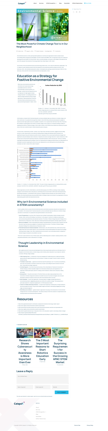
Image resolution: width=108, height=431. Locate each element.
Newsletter (67, 3)
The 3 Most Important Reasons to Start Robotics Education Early (42, 350)
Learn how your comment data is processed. (43, 396)
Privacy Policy (90, 425)
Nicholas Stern (23, 274)
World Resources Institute (26, 289)
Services (41, 3)
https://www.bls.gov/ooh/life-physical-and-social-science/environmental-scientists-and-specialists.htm (40, 307)
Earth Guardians (23, 279)
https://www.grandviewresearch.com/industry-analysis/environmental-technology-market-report (39, 303)
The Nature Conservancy (25, 261)
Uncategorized (48, 51)
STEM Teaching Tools (25, 256)
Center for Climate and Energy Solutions (29, 284)
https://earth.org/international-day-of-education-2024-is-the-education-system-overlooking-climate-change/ (42, 311)
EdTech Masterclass (77, 3)
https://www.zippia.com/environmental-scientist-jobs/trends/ (31, 305)
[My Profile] (85, 3)
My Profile (88, 3)
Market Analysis (39, 51)
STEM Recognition (50, 3)
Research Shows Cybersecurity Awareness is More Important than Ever (25, 351)
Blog (60, 3)
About (35, 3)
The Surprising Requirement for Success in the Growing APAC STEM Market (60, 351)
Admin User (20, 51)
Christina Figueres (24, 267)
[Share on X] (73, 12)
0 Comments (57, 51)
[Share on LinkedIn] (79, 12)
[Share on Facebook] (76, 12)
